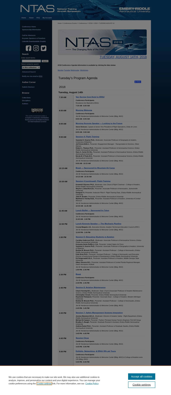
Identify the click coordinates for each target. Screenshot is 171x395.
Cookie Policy (92, 383)
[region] (85, 380)
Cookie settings (44, 383)
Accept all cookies (141, 376)
